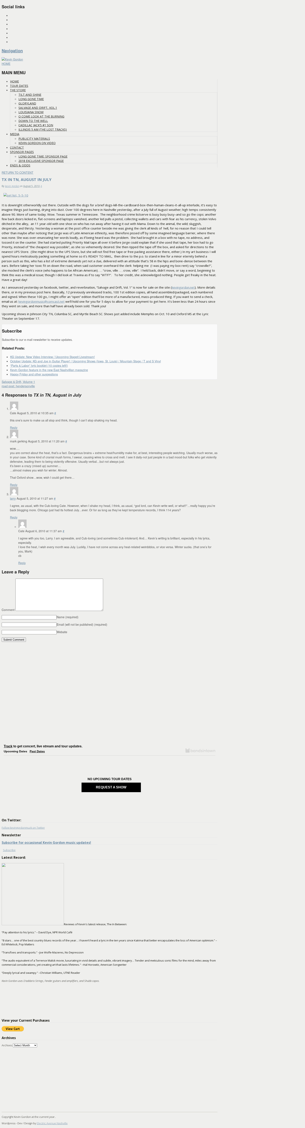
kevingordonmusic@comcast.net (41, 301)
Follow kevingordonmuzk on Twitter (23, 827)
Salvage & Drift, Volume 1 (18, 382)
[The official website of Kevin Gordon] (12, 59)
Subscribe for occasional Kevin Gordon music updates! (46, 842)
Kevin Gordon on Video (37, 143)
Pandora (16, 33)
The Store (18, 90)
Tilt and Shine (29, 95)
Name (67, 617)
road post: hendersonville (18, 386)
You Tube (16, 37)
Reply (13, 427)
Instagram (17, 15)
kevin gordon (12, 186)
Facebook (16, 24)
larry (13, 498)
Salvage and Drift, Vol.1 (37, 108)
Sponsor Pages (22, 152)
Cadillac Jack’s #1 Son (35, 125)
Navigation (12, 50)
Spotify (15, 29)
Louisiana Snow (31, 112)
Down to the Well (33, 121)
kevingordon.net (183, 287)
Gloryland (27, 103)
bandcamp (16, 42)
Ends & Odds (20, 165)
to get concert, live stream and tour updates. (43, 746)
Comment (8, 610)
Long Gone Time (31, 99)
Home (14, 81)
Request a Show (111, 787)
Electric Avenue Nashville (52, 1123)
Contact (17, 147)
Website (62, 632)
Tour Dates (19, 86)
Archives (7, 1045)
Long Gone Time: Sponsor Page (42, 156)
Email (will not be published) (82, 624)
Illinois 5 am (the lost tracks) (42, 129)
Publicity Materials (34, 139)
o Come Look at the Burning (41, 116)
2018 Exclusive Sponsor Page (41, 161)
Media (14, 134)
